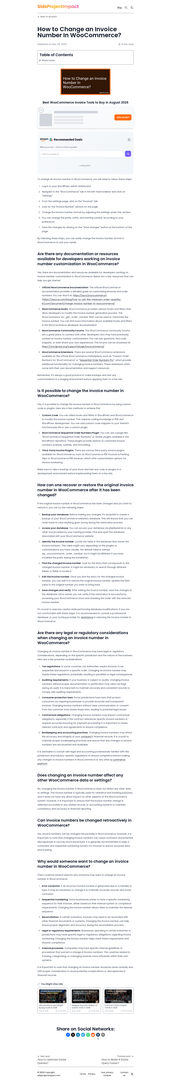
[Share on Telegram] (83, 1035)
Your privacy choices (107, 1074)
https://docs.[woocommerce (89, 295)
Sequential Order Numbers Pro (97, 360)
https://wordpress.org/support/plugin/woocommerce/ (73, 346)
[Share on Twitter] (73, 1035)
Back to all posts (48, 16)
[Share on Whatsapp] (88, 1035)
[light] (132, 7)
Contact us (124, 1074)
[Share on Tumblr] (98, 1035)
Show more (48, 60)
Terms (83, 1073)
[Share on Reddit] (93, 1035)
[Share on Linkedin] (78, 1035)
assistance (87, 617)
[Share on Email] (103, 1035)
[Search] (126, 7)
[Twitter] (132, 1073)
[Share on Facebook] (68, 1035)
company (86, 736)
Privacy (91, 1073)
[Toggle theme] (129, 140)
